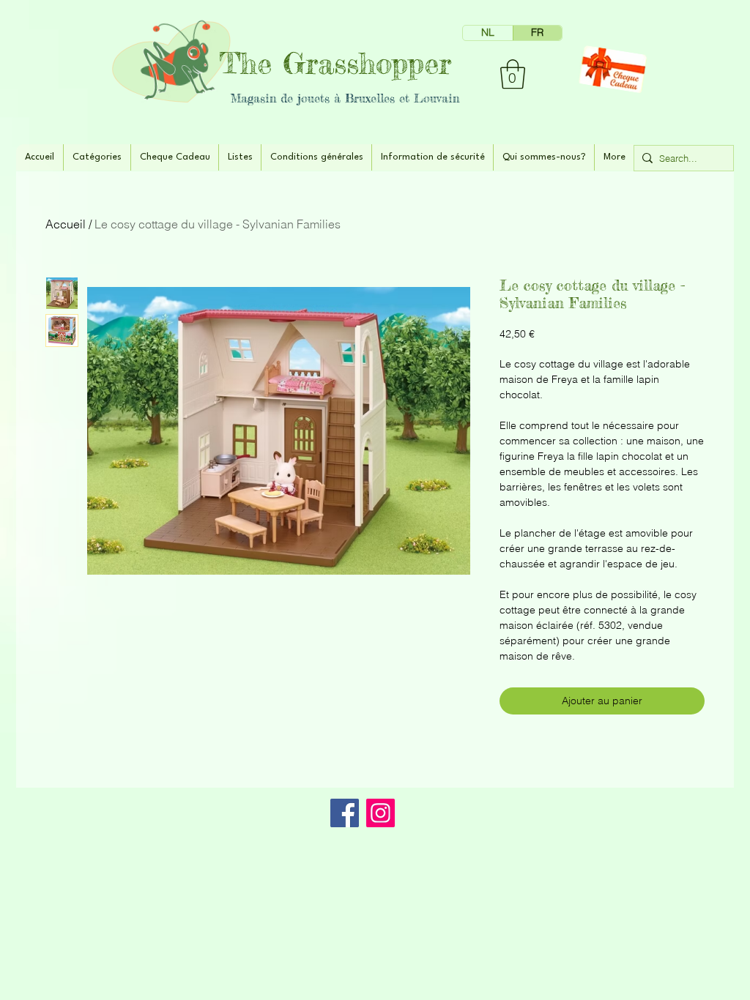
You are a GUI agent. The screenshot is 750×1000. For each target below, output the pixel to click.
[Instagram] (380, 813)
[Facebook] (344, 813)
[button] (512, 74)
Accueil (65, 224)
